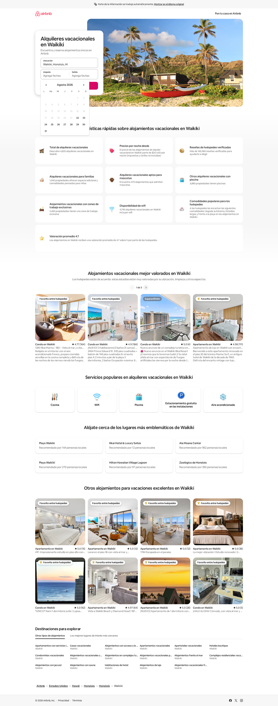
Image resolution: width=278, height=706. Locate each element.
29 (77, 124)
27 (64, 124)
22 (77, 117)
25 (52, 124)
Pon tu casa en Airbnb (228, 13)
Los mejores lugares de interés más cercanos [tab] (94, 635)
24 (45, 124)
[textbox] (55, 76)
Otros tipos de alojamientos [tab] (50, 635)
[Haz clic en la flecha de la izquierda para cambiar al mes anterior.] (46, 85)
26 (58, 124)
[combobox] (69, 64)
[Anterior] (132, 287)
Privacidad (63, 700)
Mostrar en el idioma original (169, 4)
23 (84, 117)
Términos (77, 700)
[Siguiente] (145, 287)
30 (83, 124)
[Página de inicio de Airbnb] (43, 13)
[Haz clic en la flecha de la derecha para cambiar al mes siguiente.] (84, 85)
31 (46, 131)
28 (71, 124)
